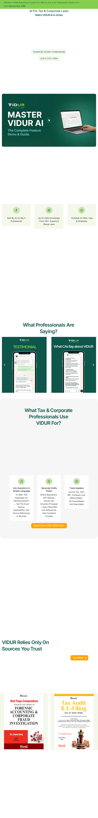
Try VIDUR (78, 657)
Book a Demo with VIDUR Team (49, 525)
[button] (4, 364)
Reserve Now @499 (17, 6)
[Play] (49, 120)
